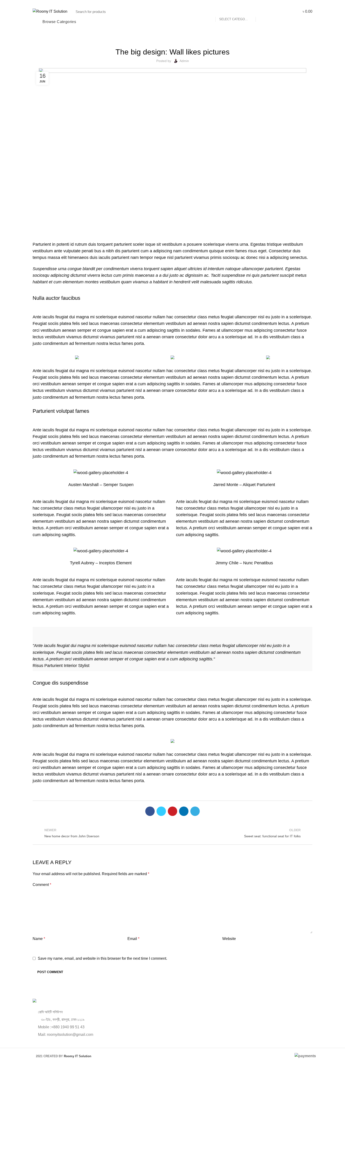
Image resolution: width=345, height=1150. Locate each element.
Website (229, 939)
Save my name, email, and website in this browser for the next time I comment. (102, 958)
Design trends (173, 39)
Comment (42, 885)
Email (133, 939)
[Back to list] (172, 833)
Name (39, 939)
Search (262, 11)
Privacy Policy (204, 1125)
